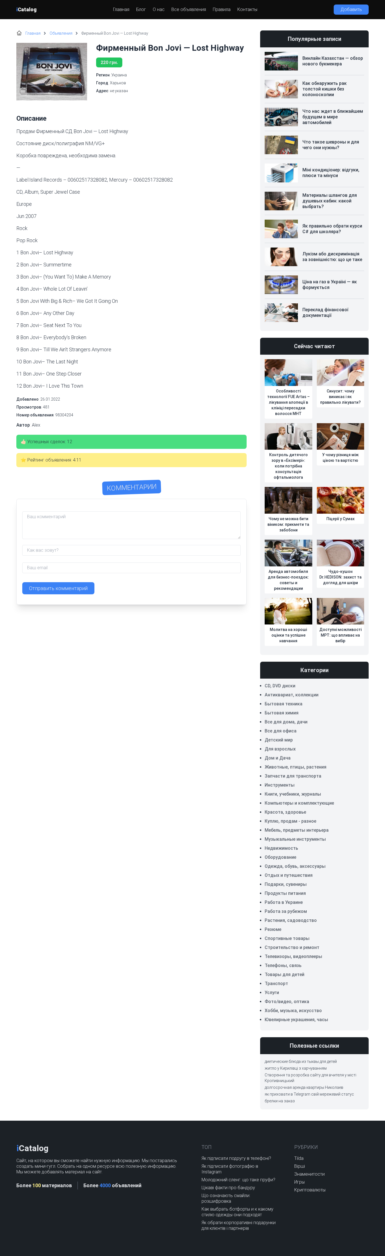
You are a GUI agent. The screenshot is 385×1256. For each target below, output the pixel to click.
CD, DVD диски (280, 685)
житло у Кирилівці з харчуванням (296, 1068)
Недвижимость (281, 848)
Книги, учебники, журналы (293, 794)
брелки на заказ (280, 1101)
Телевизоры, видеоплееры (293, 956)
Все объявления (188, 9)
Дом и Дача (278, 758)
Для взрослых (280, 749)
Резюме (273, 929)
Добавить (351, 9)
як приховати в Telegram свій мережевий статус (309, 1094)
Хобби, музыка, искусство (293, 1010)
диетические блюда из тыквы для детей (301, 1061)
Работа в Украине (284, 902)
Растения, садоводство (291, 920)
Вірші (299, 1166)
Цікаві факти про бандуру (228, 1187)
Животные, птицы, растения (295, 767)
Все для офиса (281, 731)
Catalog (26, 9)
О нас (159, 9)
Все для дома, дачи (286, 722)
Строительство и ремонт (292, 947)
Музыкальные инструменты (295, 839)
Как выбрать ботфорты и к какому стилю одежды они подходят (237, 1211)
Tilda (299, 1158)
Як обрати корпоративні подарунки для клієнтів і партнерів (239, 1225)
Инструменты (280, 785)
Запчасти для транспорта (293, 776)
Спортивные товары (287, 938)
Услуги (272, 992)
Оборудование (280, 857)
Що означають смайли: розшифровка (226, 1198)
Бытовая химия (281, 713)
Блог (141, 9)
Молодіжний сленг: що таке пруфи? (238, 1179)
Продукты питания (285, 893)
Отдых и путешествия (289, 875)
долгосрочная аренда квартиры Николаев (304, 1087)
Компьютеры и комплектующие (299, 803)
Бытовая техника (283, 704)
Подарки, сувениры (286, 884)
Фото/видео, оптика (287, 1001)
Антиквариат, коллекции (291, 694)
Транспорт (276, 983)
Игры (299, 1182)
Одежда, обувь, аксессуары (295, 866)
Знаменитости (309, 1174)
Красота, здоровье (285, 812)
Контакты (247, 9)
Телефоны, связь (283, 965)
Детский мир (279, 740)
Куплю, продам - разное (290, 821)
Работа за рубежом (286, 911)
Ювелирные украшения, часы (296, 1019)
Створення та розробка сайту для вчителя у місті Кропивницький (310, 1078)
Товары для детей (284, 974)
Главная (121, 9)
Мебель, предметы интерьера (297, 830)
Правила (222, 9)
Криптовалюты (310, 1190)
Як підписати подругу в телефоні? (236, 1158)
